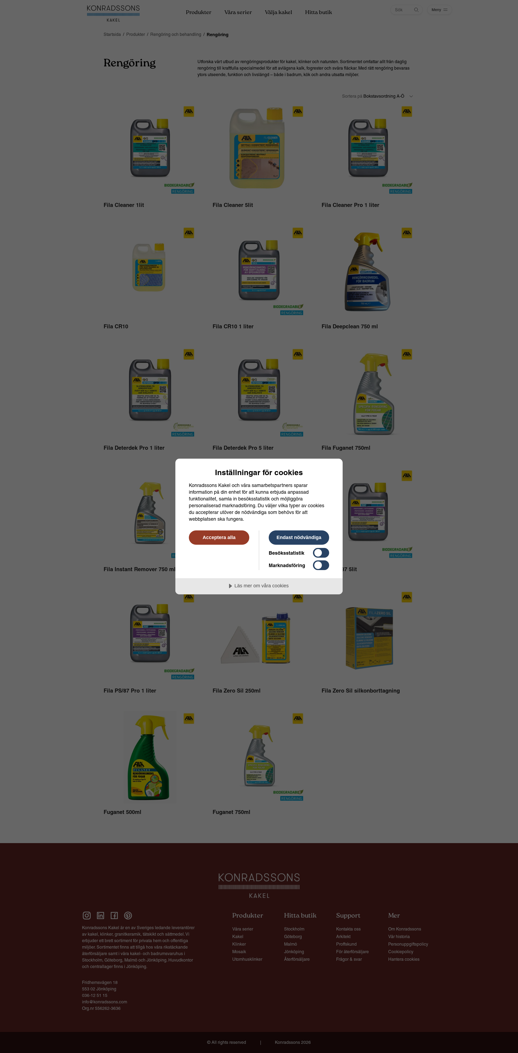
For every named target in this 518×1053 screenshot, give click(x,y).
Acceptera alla (219, 537)
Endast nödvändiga (299, 537)
